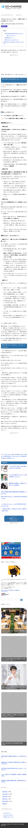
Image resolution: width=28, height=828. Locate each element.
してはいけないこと (16, 456)
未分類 (3, 803)
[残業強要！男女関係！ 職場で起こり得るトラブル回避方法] (4, 485)
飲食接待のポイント (9, 37)
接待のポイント (11, 458)
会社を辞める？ (6, 794)
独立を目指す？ (6, 801)
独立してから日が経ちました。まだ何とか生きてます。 (14, 518)
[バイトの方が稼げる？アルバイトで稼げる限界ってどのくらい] (4, 477)
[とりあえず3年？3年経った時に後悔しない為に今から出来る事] (4, 468)
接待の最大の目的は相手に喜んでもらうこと (14, 33)
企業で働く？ (4, 26)
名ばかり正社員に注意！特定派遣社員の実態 (12, 743)
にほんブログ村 (4, 591)
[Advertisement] (14, 64)
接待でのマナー (20, 454)
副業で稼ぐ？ (5, 798)
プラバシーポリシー (8, 815)
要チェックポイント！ (11, 35)
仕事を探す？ (5, 796)
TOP (7, 14)
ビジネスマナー (7, 454)
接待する (5, 458)
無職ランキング (3, 595)
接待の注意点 (8, 456)
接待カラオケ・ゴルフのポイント (12, 39)
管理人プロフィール (8, 816)
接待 (13, 454)
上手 (15, 454)
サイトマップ (7, 813)
